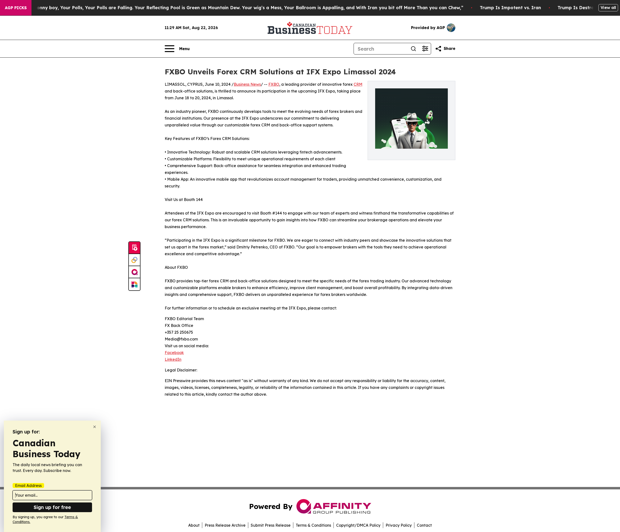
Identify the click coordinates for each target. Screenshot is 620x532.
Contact (424, 525)
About (194, 525)
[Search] (413, 48)
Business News (247, 84)
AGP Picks (16, 7)
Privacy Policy (399, 525)
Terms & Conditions (313, 525)
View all (608, 7)
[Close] (94, 426)
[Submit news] (134, 248)
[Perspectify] (134, 260)
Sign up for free (52, 507)
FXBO (273, 84)
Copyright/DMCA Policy (358, 525)
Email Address (28, 485)
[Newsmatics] (134, 284)
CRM (358, 84)
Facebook (174, 352)
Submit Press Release (271, 525)
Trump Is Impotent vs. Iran (510, 7)
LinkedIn (173, 359)
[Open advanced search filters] (425, 48)
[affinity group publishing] (134, 272)
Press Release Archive (225, 525)
